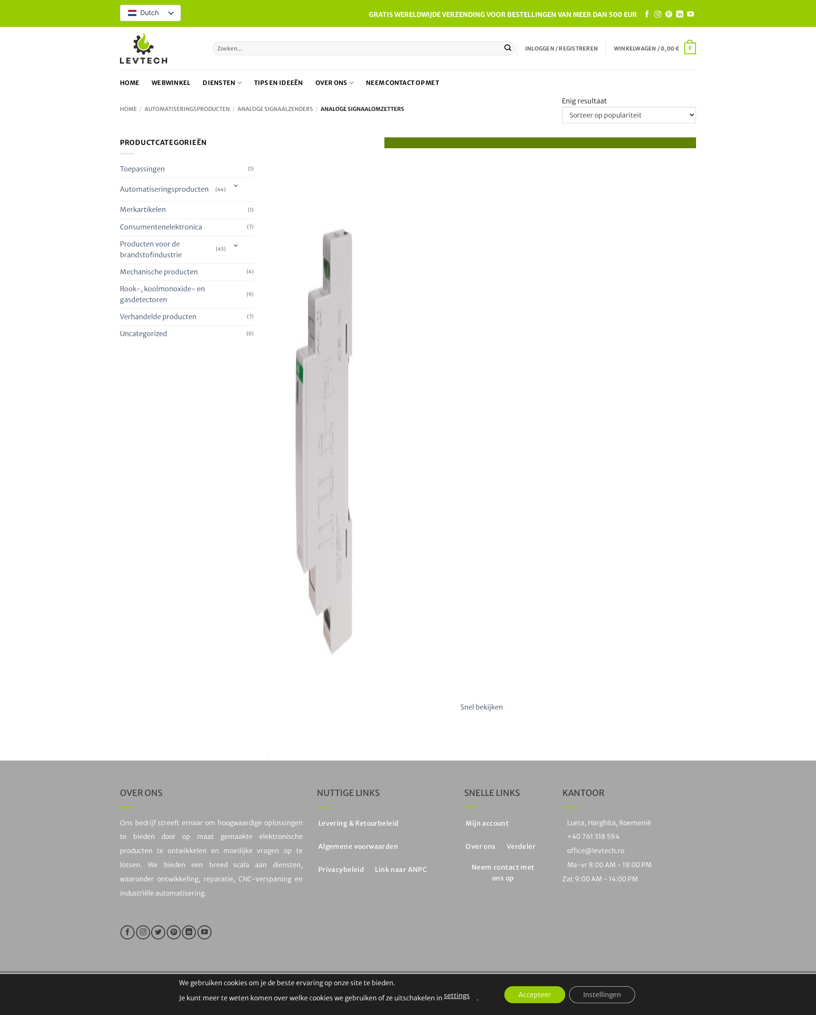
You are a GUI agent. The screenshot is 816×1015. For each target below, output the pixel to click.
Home (129, 83)
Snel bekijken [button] (481, 707)
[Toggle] (236, 186)
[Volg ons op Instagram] (657, 14)
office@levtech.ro (595, 850)
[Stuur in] (508, 48)
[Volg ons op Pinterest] (668, 14)
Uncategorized (143, 334)
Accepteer (534, 994)
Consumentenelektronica (161, 227)
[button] (561, 48)
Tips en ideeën (278, 83)
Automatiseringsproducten (187, 109)
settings (457, 995)
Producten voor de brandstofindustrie (151, 249)
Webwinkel (171, 83)
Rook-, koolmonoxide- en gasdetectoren (162, 294)
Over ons (331, 83)
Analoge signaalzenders (275, 109)
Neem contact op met (402, 83)
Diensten (219, 83)
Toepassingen (142, 169)
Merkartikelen (143, 210)
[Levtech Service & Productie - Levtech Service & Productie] (143, 48)
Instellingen (602, 994)
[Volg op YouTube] (690, 14)
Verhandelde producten (158, 317)
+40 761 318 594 (593, 836)
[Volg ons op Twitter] (158, 932)
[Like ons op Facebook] (647, 14)
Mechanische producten (159, 272)
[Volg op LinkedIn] (679, 14)
